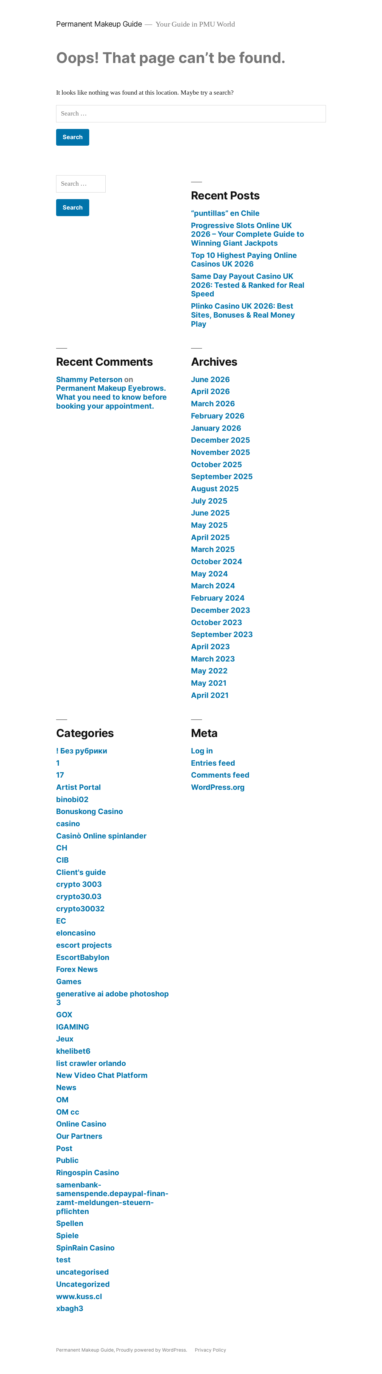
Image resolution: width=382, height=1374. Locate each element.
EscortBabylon (82, 957)
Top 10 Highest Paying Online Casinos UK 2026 (244, 260)
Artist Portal (78, 787)
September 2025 (222, 476)
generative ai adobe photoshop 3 (112, 998)
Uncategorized (83, 1284)
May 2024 (209, 573)
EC (61, 920)
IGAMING (72, 1026)
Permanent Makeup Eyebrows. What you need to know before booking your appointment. (111, 397)
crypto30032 (80, 908)
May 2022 (209, 670)
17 (60, 774)
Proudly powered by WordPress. (152, 1350)
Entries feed (213, 762)
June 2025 (210, 512)
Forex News (77, 969)
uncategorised (82, 1271)
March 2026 (213, 403)
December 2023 (220, 610)
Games (68, 981)
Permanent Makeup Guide (99, 23)
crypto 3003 (79, 884)
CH (61, 847)
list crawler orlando (91, 1063)
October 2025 (216, 464)
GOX (64, 1014)
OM (62, 1099)
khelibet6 (73, 1051)
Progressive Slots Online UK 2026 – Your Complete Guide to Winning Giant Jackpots (247, 234)
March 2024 (213, 585)
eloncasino (76, 932)
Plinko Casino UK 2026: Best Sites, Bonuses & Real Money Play (243, 314)
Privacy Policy (210, 1350)
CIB (62, 860)
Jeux (64, 1038)
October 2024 (216, 561)
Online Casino (81, 1123)
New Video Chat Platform (102, 1075)
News (66, 1087)
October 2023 (216, 622)
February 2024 (218, 597)
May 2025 (209, 525)
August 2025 (215, 488)
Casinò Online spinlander (101, 835)
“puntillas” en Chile (225, 213)
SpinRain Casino (85, 1247)
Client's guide (81, 872)
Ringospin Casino (87, 1172)
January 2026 (216, 428)
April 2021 (210, 695)
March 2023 (213, 658)
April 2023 (210, 646)
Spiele (67, 1235)
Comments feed (220, 774)
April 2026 (210, 391)
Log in (202, 750)
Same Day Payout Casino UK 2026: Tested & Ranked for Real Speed (247, 285)
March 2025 (213, 549)
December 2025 (220, 440)
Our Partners (79, 1136)
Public (67, 1160)
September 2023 (222, 634)
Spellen (69, 1223)
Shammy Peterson (89, 379)
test (63, 1259)
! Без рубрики (81, 750)
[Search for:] (191, 113)
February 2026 (217, 415)
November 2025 (220, 452)
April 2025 (210, 537)
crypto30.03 (78, 896)
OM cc (67, 1111)
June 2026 (210, 379)
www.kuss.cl (79, 1296)
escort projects (84, 945)
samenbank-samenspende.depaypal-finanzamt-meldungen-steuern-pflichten (112, 1198)
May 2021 (209, 682)
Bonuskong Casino (89, 811)
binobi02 (72, 799)
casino (68, 823)
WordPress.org (218, 787)
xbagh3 (69, 1308)
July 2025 (209, 500)
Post (64, 1148)
